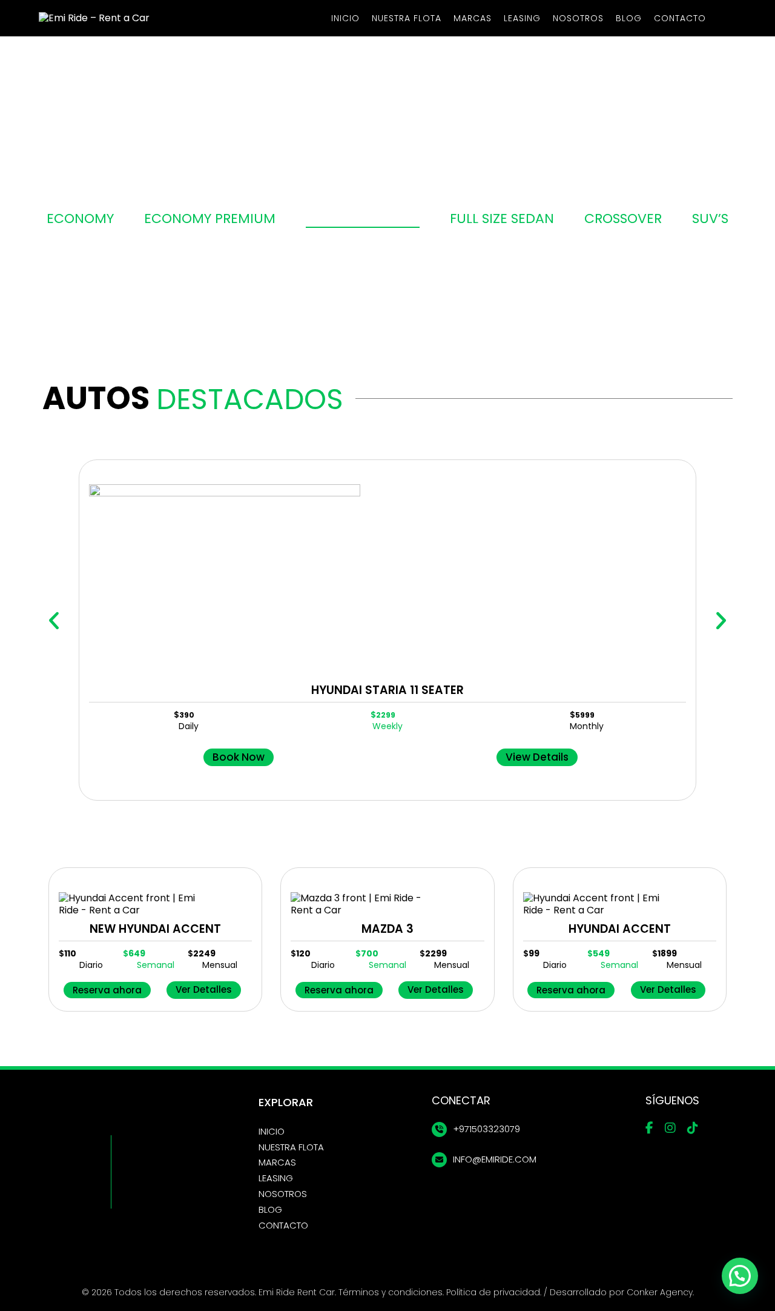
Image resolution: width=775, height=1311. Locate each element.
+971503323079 (486, 1129)
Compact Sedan (363, 219)
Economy (80, 219)
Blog (629, 18)
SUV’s (710, 219)
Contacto (680, 18)
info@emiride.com (494, 1159)
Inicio (345, 18)
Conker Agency (660, 1292)
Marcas (472, 18)
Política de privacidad (493, 1292)
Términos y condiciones (390, 1292)
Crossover (623, 219)
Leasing (522, 18)
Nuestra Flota (406, 18)
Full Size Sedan (502, 219)
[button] (53, 620)
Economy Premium (209, 219)
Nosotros (578, 18)
